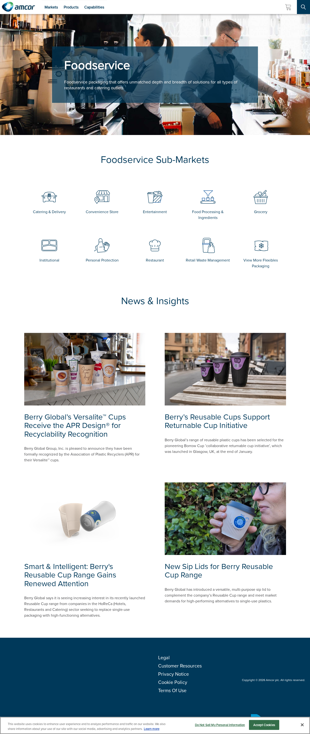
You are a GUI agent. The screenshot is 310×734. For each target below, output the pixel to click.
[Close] (302, 724)
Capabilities (94, 7)
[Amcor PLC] (18, 7)
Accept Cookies (264, 725)
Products (71, 7)
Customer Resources (180, 665)
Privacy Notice (173, 674)
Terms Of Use (172, 690)
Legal (164, 657)
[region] (155, 725)
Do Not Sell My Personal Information (220, 725)
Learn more (151, 729)
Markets (51, 7)
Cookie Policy (172, 682)
